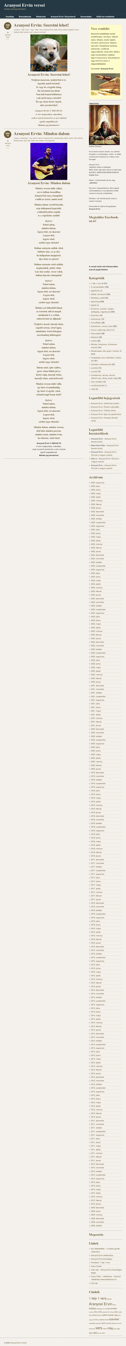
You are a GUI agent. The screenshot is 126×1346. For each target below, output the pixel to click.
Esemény (95, 315)
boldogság (99, 1309)
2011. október (96, 1127)
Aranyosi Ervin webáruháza (102, 1255)
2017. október (96, 866)
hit (108, 1312)
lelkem (99, 1315)
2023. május (96, 623)
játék (120, 1312)
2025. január (96, 551)
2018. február (96, 852)
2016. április (96, 932)
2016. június (96, 924)
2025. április (96, 540)
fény (96, 1311)
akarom (40, 138)
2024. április (96, 584)
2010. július (95, 1182)
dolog (60, 30)
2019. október (96, 779)
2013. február (96, 1069)
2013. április (96, 1062)
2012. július (95, 1095)
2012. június (96, 1098)
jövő (90, 1315)
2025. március (96, 544)
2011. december (97, 1120)
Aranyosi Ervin (48, 30)
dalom (71, 138)
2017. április (96, 888)
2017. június (96, 881)
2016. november (97, 906)
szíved (108, 1323)
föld (100, 1311)
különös (65, 30)
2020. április (96, 758)
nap (115, 1314)
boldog (92, 1308)
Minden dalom (18, 140)
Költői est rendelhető (105, 16)
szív (104, 1323)
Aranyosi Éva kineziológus (101, 1259)
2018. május (96, 841)
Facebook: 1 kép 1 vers (100, 1262)
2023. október (96, 605)
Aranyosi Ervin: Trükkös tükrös (103, 410)
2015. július (95, 964)
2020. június (96, 750)
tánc (25, 140)
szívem (26, 32)
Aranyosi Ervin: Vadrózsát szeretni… (106, 403)
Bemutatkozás (25, 16)
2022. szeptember (98, 652)
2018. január (96, 855)
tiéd (29, 140)
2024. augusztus (97, 569)
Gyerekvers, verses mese (101, 326)
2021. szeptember (98, 696)
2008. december (97, 1218)
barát (55, 30)
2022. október (96, 649)
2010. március (96, 1196)
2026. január (96, 507)
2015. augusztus (97, 961)
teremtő (119, 1323)
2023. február (96, 634)
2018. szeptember (98, 826)
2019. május (96, 797)
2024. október (96, 562)
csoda (108, 1308)
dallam (66, 138)
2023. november (97, 602)
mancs (76, 30)
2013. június (96, 1055)
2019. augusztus (97, 787)
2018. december (97, 816)
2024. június (96, 576)
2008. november (97, 1222)
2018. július (95, 834)
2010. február (96, 1200)
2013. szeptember (98, 1044)
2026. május (96, 493)
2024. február (96, 591)
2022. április (96, 671)
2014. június (96, 1011)
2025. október (96, 518)
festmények (96, 319)
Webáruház (41, 16)
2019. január (96, 812)
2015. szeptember (98, 957)
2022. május (96, 667)
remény (96, 1319)
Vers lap (94, 1283)
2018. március (96, 848)
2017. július (95, 877)
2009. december (97, 1207)
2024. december (97, 555)
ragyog (91, 1320)
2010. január (96, 1203)
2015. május (96, 971)
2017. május (96, 884)
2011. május (96, 1145)
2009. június (96, 1211)
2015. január (96, 986)
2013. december (97, 1033)
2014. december (97, 990)
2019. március (96, 805)
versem (41, 140)
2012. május (96, 1102)
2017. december (97, 859)
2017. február (96, 895)
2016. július (95, 921)
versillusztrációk (97, 385)
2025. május (96, 536)
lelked (94, 1315)
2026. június (96, 489)
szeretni (98, 1323)
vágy (118, 1328)
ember (114, 1308)
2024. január (96, 594)
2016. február (96, 939)
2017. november (97, 863)
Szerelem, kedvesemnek (101, 364)
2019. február (96, 808)
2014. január (96, 1029)
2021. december (97, 685)
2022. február (96, 678)
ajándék (109, 1299)
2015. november (97, 950)
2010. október (96, 1171)
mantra (94, 340)
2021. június (96, 707)
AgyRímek (95, 290)
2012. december (97, 1077)
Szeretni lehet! (18, 32)
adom (35, 138)
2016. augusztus (97, 917)
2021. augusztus (97, 700)
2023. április (96, 627)
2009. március (96, 1214)
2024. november (97, 558)
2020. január (96, 768)
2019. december (97, 772)
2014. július (95, 1008)
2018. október (96, 823)
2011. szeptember (98, 1131)
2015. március (96, 979)
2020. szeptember (98, 739)
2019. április (96, 801)
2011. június (96, 1142)
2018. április (96, 845)
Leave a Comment (39, 32)
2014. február (96, 1026)
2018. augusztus (97, 830)
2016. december (97, 903)
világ (110, 1328)
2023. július (95, 616)
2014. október (96, 997)
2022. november (97, 645)
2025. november (97, 515)
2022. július (95, 660)
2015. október (96, 953)
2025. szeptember (98, 522)
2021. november (97, 689)
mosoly (110, 1314)
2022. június (96, 663)
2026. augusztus (97, 482)
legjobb (71, 30)
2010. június (96, 1185)
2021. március (96, 718)
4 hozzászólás (50, 140)
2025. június (96, 533)
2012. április (96, 1106)
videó (93, 389)
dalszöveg (24, 138)
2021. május (96, 710)
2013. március (96, 1066)
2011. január (96, 1160)
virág (114, 1329)
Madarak (94, 337)
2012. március (96, 1109)
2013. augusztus (97, 1048)
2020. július (95, 747)
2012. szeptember (98, 1087)
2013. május (96, 1058)
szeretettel (92, 1323)
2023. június (96, 620)
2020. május (96, 754)
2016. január (96, 942)
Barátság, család (98, 297)
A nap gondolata (97, 287)
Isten (116, 1311)
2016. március (96, 935)
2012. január (96, 1116)
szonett (94, 371)
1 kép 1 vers (25, 30)
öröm (103, 1333)
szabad (101, 1319)
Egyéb (93, 305)
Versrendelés (86, 16)
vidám (105, 1328)
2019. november (97, 776)
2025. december (97, 511)
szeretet (94, 368)
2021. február (96, 721)
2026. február (96, 504)
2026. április (96, 497)
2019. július (95, 790)
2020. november (97, 732)
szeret (106, 1319)
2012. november (97, 1080)
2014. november (97, 993)
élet (75, 138)
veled (33, 140)
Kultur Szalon (96, 1266)
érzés (99, 1333)
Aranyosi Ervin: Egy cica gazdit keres (106, 414)
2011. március (96, 1153)
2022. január (96, 681)
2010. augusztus (97, 1178)
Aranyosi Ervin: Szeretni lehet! (41, 25)
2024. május (96, 580)
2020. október (96, 736)
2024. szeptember (98, 565)
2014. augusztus (97, 1004)
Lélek (104, 1314)
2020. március (96, 761)
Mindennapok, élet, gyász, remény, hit (106, 351)
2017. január (96, 899)
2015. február (96, 982)
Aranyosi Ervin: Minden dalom (42, 133)
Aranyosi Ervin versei (24, 5)
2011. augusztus (97, 1135)
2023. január (96, 638)
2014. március (96, 1022)
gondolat (104, 1312)
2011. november (97, 1124)
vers (31, 32)
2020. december (97, 729)
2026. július (95, 486)
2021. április (96, 714)
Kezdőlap (10, 16)
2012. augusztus (97, 1091)
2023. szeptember (98, 609)
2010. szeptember (98, 1174)
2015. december (97, 946)
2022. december (97, 642)
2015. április (96, 975)
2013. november (97, 1037)
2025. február (96, 547)
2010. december (97, 1164)
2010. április (96, 1193)
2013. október (96, 1040)
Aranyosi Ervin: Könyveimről (63, 16)
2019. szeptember (98, 783)
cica (104, 1309)
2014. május (96, 1015)
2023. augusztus (97, 613)
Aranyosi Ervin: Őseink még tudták (105, 407)
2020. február (96, 765)
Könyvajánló (96, 333)
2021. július (95, 703)
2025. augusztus (97, 526)
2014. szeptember (98, 1000)
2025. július (95, 529)
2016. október (96, 910)
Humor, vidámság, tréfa (100, 330)
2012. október (96, 1084)
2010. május (96, 1189)
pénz (119, 1315)
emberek (91, 1312)
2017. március (96, 892)
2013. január (96, 1073)
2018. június (96, 837)
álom (91, 1333)
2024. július (95, 573)
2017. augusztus (97, 874)
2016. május (96, 928)
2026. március (96, 500)
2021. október (96, 692)
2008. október (96, 1225)
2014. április (96, 1019)
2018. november (97, 819)
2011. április (96, 1149)
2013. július (95, 1051)
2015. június (96, 968)
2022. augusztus (97, 656)
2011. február (96, 1156)
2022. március (96, 674)
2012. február (96, 1113)
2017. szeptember (98, 870)
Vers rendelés (96, 381)
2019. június (96, 794)
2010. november (97, 1167)
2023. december (97, 598)
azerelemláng (58, 138)
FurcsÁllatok (96, 322)
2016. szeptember (98, 913)
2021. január (96, 725)
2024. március (96, 587)
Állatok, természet (98, 294)
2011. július (95, 1138)
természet (92, 1329)
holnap (112, 1312)
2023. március (96, 631)
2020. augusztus (97, 743)
